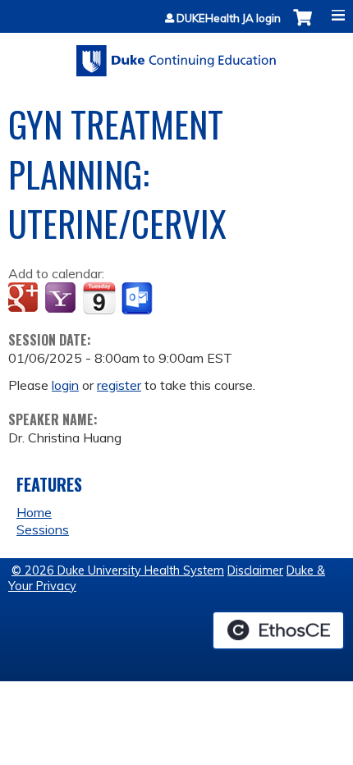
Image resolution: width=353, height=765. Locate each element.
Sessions (42, 529)
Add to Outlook (138, 298)
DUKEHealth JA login (228, 18)
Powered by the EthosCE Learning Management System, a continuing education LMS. (278, 630)
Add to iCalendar (99, 298)
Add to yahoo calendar (62, 298)
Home (34, 512)
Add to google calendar (25, 298)
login (65, 385)
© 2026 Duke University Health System (117, 570)
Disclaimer (255, 570)
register (119, 385)
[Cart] (302, 26)
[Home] (176, 55)
